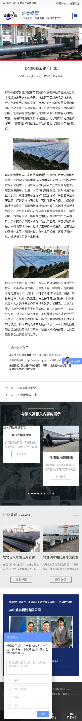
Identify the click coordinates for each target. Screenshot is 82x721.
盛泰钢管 (30, 13)
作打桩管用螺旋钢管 (63, 440)
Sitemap (66, 689)
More (75, 515)
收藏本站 (61, 3)
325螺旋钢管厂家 (26, 394)
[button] (28, 493)
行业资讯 (10, 514)
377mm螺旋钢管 (26, 387)
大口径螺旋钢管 (21, 440)
